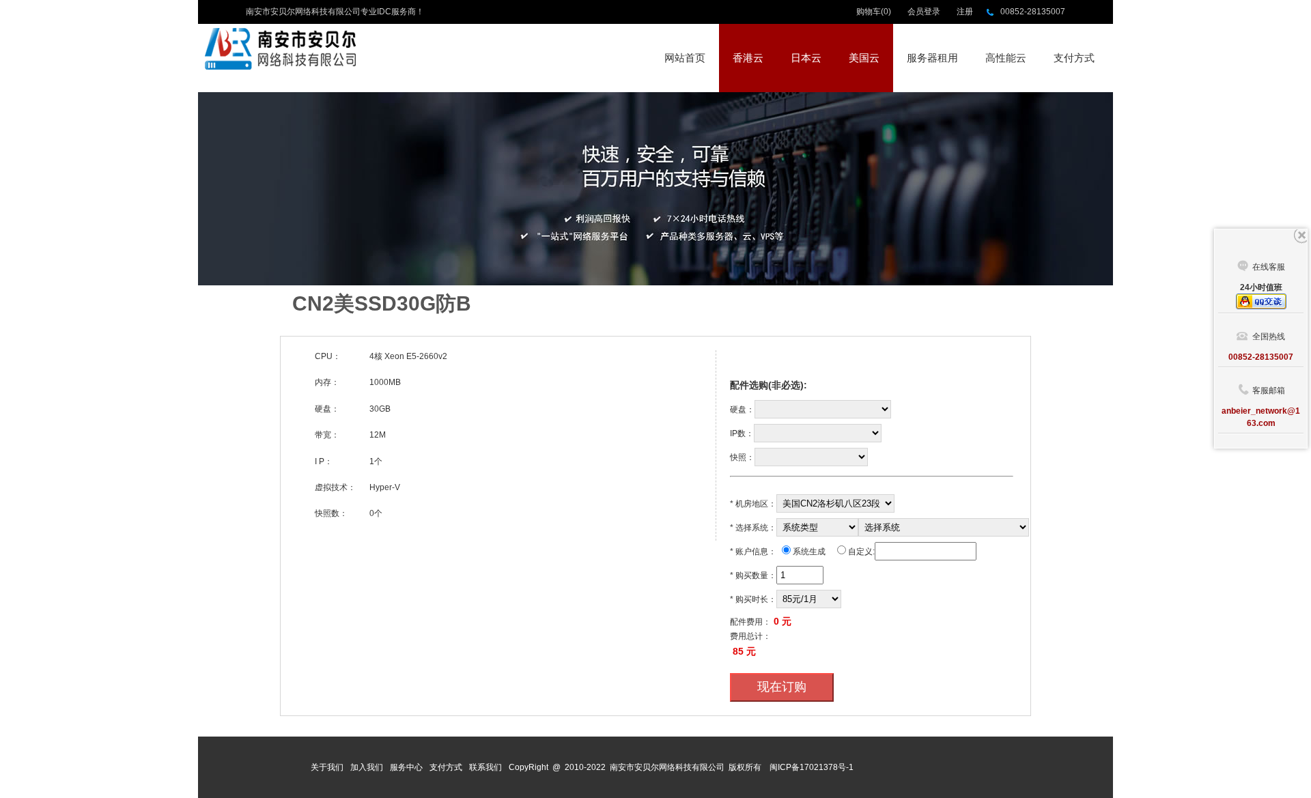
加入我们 (366, 767)
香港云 (748, 57)
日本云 (806, 57)
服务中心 (406, 767)
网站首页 (684, 57)
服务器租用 (932, 57)
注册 (965, 11)
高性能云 (1005, 57)
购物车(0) (873, 11)
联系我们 (485, 767)
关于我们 (327, 767)
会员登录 (923, 11)
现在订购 (781, 687)
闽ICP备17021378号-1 (812, 767)
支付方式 (1074, 57)
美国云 (864, 57)
